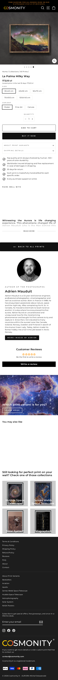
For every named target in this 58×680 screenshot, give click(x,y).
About (5, 564)
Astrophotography (10, 598)
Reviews (5, 556)
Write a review (29, 364)
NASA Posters (8, 606)
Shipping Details (14, 150)
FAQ (4, 560)
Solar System (7, 602)
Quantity (29, 114)
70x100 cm (9, 98)
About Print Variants (11, 576)
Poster (7, 107)
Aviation (5, 583)
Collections (14, 72)
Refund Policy (8, 553)
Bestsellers (6, 580)
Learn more (12, 410)
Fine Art (19, 107)
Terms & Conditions (10, 541)
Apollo (5, 587)
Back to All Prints (31, 247)
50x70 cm (37, 91)
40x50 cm (23, 91)
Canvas (31, 107)
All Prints (24, 72)
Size (4, 86)
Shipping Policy (9, 549)
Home (5, 72)
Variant (6, 103)
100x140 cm (24, 98)
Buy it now (29, 136)
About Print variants (16, 145)
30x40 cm (8, 91)
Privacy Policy (8, 545)
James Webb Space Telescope (14, 591)
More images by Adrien (22, 338)
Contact (5, 567)
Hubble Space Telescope (12, 594)
